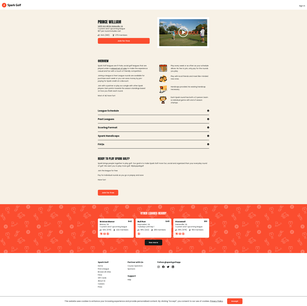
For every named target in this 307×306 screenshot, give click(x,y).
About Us (101, 281)
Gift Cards (102, 278)
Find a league (103, 269)
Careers (101, 284)
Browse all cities (104, 272)
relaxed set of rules (119, 68)
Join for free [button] (124, 41)
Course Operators (135, 266)
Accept (234, 301)
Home (100, 266)
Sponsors (131, 269)
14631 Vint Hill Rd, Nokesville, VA (110, 26)
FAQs (100, 275)
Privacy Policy (216, 301)
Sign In (302, 5)
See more (153, 242)
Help (129, 279)
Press (100, 287)
